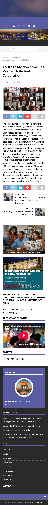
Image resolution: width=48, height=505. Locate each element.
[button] (44, 20)
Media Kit (6, 454)
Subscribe (7, 458)
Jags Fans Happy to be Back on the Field (19, 430)
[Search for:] (24, 49)
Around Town (8, 475)
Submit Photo (8, 462)
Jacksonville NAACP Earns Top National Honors (21, 426)
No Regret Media (38, 502)
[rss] (34, 26)
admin (21, 82)
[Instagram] (19, 26)
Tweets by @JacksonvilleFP (14, 358)
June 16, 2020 (10, 82)
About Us (6, 449)
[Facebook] (24, 26)
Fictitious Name (9, 467)
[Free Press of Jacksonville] (24, 38)
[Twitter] (29, 26)
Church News (8, 479)
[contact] (13, 26)
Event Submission (10, 471)
